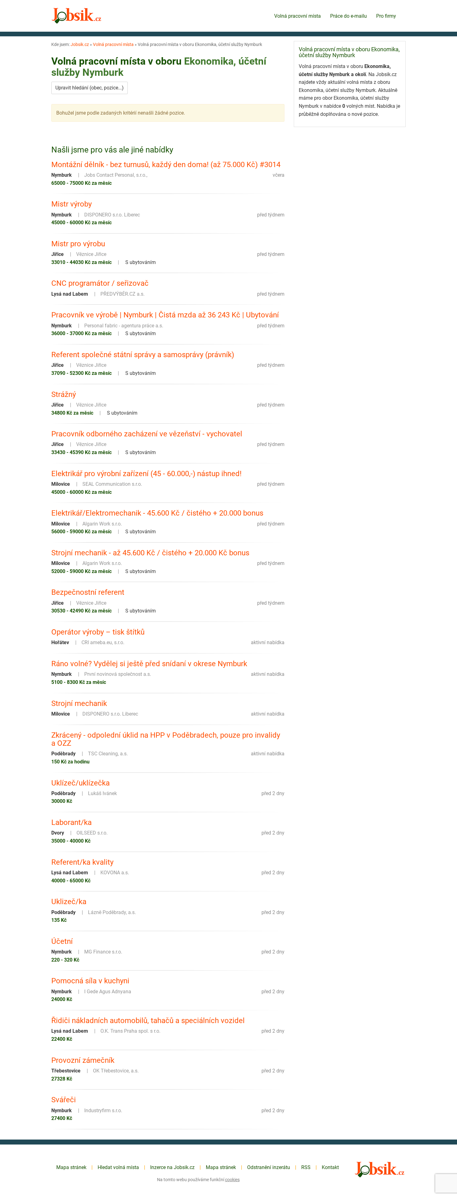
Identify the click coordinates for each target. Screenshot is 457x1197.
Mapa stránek (71, 1167)
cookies (232, 1179)
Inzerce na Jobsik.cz (172, 1167)
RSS (306, 1167)
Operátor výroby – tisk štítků (98, 632)
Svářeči (63, 1100)
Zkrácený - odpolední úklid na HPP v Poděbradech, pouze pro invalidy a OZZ (165, 739)
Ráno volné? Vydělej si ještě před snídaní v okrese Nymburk (149, 664)
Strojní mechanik (79, 703)
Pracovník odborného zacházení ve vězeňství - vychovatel (146, 434)
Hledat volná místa (118, 1167)
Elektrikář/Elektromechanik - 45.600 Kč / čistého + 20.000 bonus (157, 513)
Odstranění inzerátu (268, 1167)
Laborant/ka (71, 822)
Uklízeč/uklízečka (80, 783)
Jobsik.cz (80, 44)
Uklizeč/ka (68, 902)
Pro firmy (386, 16)
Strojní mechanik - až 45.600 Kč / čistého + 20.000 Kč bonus (150, 553)
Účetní (62, 941)
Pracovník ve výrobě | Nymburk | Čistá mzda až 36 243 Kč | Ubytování (165, 315)
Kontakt (330, 1167)
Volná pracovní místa (297, 16)
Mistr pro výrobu (78, 244)
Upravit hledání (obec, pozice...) (89, 88)
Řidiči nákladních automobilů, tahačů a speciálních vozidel (148, 1021)
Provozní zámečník (82, 1060)
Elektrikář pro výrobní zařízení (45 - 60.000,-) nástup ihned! (146, 474)
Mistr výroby (71, 204)
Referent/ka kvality (82, 862)
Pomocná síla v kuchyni (90, 981)
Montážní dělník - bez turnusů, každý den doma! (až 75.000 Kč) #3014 (165, 165)
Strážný (63, 394)
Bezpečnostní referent (87, 592)
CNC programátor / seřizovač (100, 283)
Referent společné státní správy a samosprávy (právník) (142, 355)
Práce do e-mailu (348, 16)
